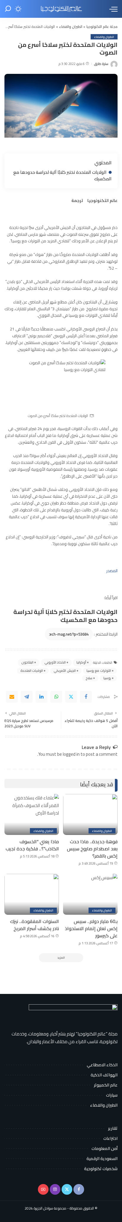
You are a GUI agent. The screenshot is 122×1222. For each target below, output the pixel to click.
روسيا (107, 678)
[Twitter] (71, 697)
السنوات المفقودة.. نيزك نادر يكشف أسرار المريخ (34, 925)
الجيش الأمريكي (65, 671)
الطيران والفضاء (104, 36)
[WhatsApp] (56, 697)
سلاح (89, 678)
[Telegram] (27, 697)
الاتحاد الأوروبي (55, 662)
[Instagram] (55, 1189)
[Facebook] (86, 697)
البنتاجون (27, 662)
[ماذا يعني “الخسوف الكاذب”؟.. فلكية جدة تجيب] (31, 814)
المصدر (112, 571)
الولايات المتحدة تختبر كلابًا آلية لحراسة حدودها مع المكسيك (62, 175)
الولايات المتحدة (31, 671)
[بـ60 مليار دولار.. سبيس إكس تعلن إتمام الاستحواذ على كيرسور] (90, 894)
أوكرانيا (81, 662)
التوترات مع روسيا (98, 671)
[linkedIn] (41, 697)
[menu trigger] (112, 9)
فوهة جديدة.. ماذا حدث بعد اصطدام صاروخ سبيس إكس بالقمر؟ (92, 848)
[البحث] (8, 9)
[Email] (12, 697)
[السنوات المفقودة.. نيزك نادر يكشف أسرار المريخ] (31, 894)
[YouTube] (43, 1189)
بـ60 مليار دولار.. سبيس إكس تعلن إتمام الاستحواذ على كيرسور (91, 928)
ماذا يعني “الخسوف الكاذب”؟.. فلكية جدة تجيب (32, 845)
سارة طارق (101, 64)
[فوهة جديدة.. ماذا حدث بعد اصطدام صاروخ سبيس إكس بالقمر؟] (90, 814)
